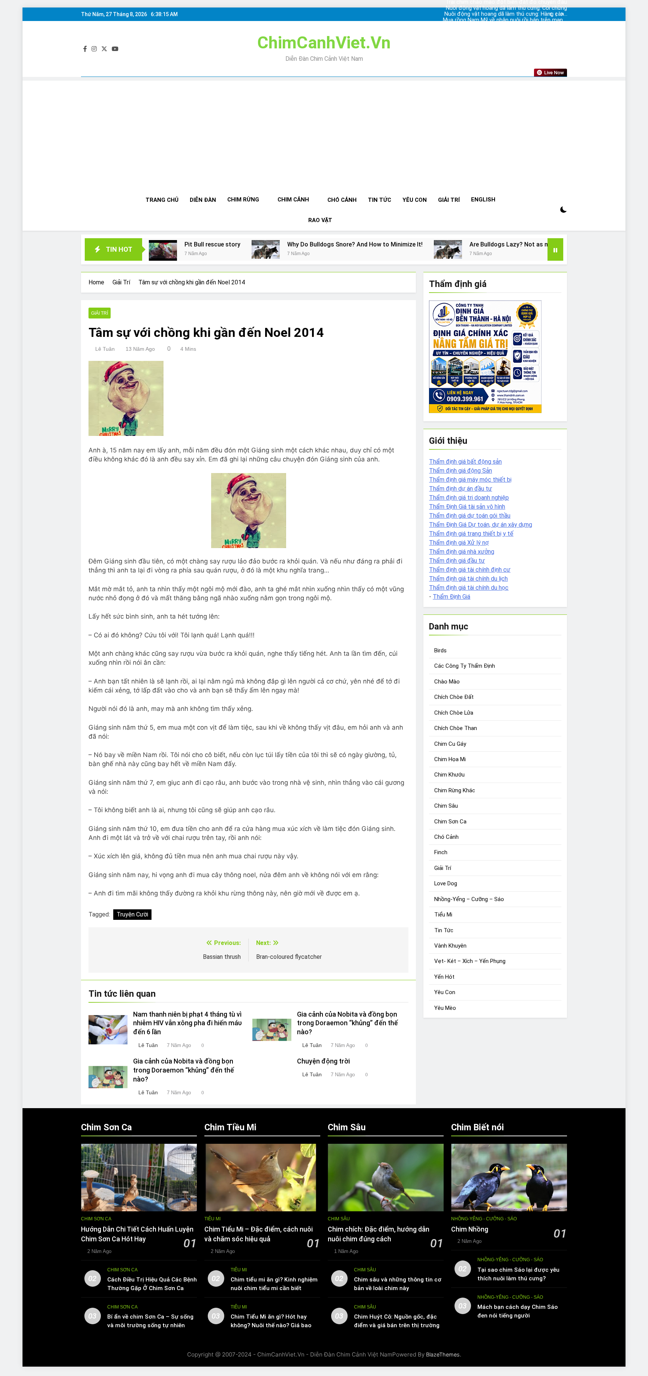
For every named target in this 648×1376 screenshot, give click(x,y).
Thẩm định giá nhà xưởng (461, 551)
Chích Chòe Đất (454, 697)
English (483, 199)
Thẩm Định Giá (451, 596)
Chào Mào (447, 681)
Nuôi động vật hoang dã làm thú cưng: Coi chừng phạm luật (506, 8)
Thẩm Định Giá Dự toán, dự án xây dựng (480, 524)
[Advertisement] (324, 133)
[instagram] (94, 49)
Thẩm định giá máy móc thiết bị (470, 479)
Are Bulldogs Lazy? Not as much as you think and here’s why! (477, 244)
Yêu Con (414, 200)
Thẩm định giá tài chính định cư (469, 569)
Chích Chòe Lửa (453, 712)
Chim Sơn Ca (450, 821)
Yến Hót (444, 976)
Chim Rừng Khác (454, 790)
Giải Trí (449, 200)
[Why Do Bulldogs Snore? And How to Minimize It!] (189, 249)
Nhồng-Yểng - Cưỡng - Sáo (484, 1218)
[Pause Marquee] (555, 249)
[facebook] (85, 49)
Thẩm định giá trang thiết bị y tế (471, 533)
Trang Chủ (162, 200)
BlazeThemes (443, 1354)
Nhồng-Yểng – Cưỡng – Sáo (469, 899)
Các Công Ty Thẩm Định (464, 665)
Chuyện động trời (323, 1061)
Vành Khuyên (450, 945)
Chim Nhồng (469, 1229)
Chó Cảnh (342, 200)
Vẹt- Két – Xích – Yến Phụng (470, 961)
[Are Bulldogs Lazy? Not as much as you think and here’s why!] (371, 249)
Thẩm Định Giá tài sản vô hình (467, 506)
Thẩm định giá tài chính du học (468, 587)
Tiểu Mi (443, 914)
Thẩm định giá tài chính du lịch (468, 578)
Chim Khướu (449, 774)
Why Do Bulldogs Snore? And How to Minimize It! (278, 244)
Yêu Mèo (445, 1008)
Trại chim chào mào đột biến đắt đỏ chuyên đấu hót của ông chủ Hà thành (506, 26)
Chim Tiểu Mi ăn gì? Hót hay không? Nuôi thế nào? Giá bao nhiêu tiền (271, 1325)
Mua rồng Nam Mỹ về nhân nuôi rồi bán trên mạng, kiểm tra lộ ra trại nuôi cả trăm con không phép (505, 20)
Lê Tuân (105, 349)
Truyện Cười (132, 914)
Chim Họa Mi (450, 759)
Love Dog (445, 883)
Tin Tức (379, 200)
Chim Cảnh (293, 199)
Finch (440, 852)
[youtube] (115, 49)
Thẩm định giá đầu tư (457, 560)
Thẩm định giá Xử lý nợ (459, 542)
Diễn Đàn (203, 200)
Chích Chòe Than (455, 728)
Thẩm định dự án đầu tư (460, 488)
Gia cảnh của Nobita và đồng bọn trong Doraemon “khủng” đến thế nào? (347, 1023)
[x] (104, 49)
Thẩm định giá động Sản (460, 470)
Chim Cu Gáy (450, 744)
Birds (440, 650)
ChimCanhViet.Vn (324, 43)
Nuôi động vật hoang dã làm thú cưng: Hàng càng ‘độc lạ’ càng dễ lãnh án (505, 14)
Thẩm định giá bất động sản (465, 461)
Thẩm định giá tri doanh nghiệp (469, 497)
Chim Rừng (243, 199)
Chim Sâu (446, 805)
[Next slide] (562, 14)
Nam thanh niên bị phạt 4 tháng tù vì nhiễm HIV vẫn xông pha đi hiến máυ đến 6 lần (187, 1023)
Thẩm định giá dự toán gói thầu (469, 515)
